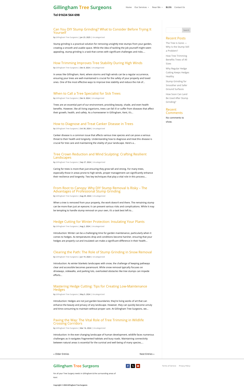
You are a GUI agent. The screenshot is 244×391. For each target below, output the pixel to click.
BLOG (169, 7)
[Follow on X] (133, 366)
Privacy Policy (184, 366)
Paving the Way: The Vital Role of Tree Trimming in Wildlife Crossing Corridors (98, 322)
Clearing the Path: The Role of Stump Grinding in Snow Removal (102, 252)
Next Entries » (147, 353)
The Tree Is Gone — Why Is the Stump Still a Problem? (177, 46)
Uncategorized (98, 37)
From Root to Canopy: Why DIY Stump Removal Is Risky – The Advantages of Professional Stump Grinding (100, 189)
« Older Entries (61, 353)
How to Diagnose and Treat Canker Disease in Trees (93, 123)
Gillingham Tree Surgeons (67, 37)
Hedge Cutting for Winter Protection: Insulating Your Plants (98, 221)
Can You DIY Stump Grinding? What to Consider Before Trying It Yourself (102, 31)
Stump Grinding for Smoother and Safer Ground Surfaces (176, 85)
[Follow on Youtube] (138, 366)
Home (129, 7)
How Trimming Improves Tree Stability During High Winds (97, 63)
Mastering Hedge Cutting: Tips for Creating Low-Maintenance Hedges (100, 288)
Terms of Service (169, 366)
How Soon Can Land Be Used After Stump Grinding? (177, 98)
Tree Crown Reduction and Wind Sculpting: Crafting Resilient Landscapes (100, 156)
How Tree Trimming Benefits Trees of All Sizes (176, 59)
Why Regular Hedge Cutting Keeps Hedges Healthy (177, 72)
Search (186, 30)
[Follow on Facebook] (128, 366)
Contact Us (179, 7)
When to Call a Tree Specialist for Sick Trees (86, 93)
